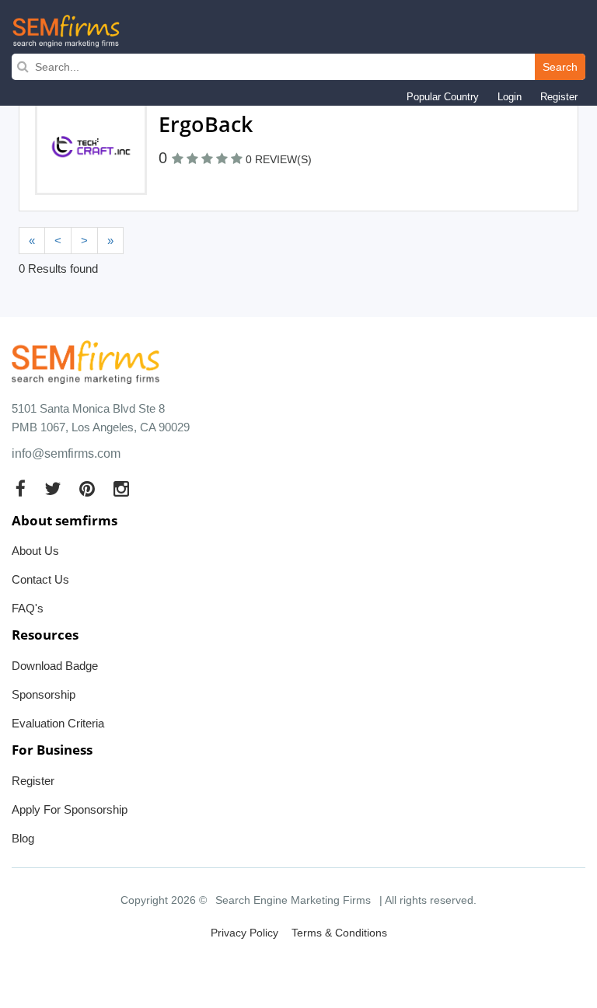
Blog (23, 838)
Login (510, 97)
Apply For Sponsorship (69, 809)
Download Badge (55, 665)
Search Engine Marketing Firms (293, 900)
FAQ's (28, 608)
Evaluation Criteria (58, 723)
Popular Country (443, 97)
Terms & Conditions (339, 932)
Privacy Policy (244, 932)
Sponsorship (43, 694)
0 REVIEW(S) (279, 159)
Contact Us (40, 579)
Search (560, 67)
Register (559, 97)
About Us (35, 550)
